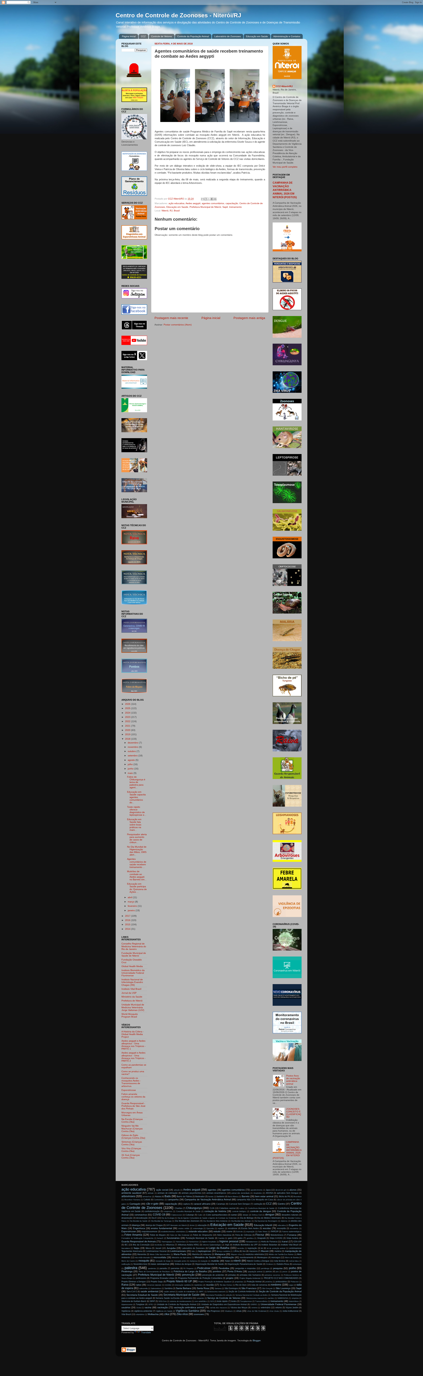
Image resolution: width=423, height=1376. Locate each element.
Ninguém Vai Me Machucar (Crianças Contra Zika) (132, 1128)
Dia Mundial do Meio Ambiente (215, 1221)
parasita (163, 1268)
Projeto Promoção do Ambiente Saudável (214, 1282)
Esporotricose (128, 1090)
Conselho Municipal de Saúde (188, 1211)
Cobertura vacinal (227, 1208)
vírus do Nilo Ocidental (256, 1311)
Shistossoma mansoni (255, 1298)
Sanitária (168, 1288)
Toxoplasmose (246, 1301)
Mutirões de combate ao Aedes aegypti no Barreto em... (137, 875)
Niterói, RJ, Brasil (171, 210)
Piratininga (127, 1271)
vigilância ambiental (143, 1311)
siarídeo (271, 1298)
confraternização (152, 1211)
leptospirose (204, 1251)
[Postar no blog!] (205, 199)
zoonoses (199, 1314)
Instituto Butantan (269, 1245)
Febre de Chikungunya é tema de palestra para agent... (136, 782)
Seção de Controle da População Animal (280, 1291)
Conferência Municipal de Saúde (261, 1208)
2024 (128, 713)
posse (284, 1272)
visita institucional (291, 1311)
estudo (217, 1231)
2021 (128, 726)
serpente (200, 1298)
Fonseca (291, 1235)
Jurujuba (171, 1248)
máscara (207, 1254)
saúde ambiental (149, 1291)
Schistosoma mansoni (216, 1292)
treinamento (235, 207)
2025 (128, 708)
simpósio (295, 1298)
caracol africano (202, 1204)
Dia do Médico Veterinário (269, 1218)
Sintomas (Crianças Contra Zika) (131, 1143)
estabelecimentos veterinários (173, 1232)
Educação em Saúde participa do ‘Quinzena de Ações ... (137, 888)
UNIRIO (253, 1304)
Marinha (196, 1254)
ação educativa (176, 203)
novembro (133, 747)
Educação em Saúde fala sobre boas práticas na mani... (134, 824)
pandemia (152, 1268)
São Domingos (231, 1288)
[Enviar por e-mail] (202, 199)
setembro (133, 755)
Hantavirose (194, 1242)
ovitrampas (297, 1264)
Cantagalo (135, 1204)
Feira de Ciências (243, 1235)
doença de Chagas (154, 1225)
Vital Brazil (126, 1314)
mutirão (215, 1261)
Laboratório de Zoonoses (227, 36)
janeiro (131, 910)
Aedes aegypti (193, 203)
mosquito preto (180, 1261)
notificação (125, 1264)
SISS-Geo (162, 1301)
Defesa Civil (257, 1215)
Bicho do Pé (284, 1196)
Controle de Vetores (161, 36)
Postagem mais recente (171, 318)
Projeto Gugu (157, 1281)
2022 (128, 721)
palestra (131, 1268)
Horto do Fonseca (269, 1241)
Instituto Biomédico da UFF (245, 1245)
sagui (291, 1285)
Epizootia (210, 1228)
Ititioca (148, 1248)
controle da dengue (260, 1211)
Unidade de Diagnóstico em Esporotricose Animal (224, 1304)
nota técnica (279, 1261)
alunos (292, 1190)
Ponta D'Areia (234, 1271)
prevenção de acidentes (213, 1275)
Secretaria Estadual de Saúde (142, 1295)
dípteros (284, 1221)
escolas (267, 1228)
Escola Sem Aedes (250, 1228)
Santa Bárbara (183, 1288)
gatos (240, 1238)
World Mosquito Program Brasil (129, 1015)
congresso (168, 1211)
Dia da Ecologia (167, 1218)
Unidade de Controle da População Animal (176, 1304)
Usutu (138, 1308)
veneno (254, 1308)
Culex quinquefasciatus (216, 1215)
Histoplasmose (252, 1242)
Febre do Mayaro (158, 1235)
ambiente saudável (131, 1193)
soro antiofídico (200, 1301)
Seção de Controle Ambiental (242, 1291)
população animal (255, 1272)
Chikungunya (194, 1207)
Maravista (141, 1254)
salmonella (143, 1288)
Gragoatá (261, 1238)
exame (229, 1231)
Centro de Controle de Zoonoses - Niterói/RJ (178, 15)
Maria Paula (180, 1254)
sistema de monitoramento (180, 1301)
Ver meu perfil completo (285, 167)
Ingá (227, 1245)
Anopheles (257, 1193)
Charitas (178, 1208)
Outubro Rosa (282, 1264)
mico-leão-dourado (142, 1257)
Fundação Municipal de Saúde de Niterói (133, 954)
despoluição (127, 1218)
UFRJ (150, 1304)
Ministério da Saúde (131, 997)
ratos (138, 1285)
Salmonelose (156, 1288)
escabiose (232, 1228)
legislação (252, 1248)
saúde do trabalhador (186, 1292)
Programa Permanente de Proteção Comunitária (200, 1278)
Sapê (225, 207)
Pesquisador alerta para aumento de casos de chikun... (137, 838)
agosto (131, 760)
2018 (128, 739)
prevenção (188, 1274)
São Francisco (248, 1288)
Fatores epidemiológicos (292, 1232)
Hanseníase (181, 1242)
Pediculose (204, 1268)
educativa (282, 1225)
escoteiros (294, 1228)
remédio (168, 1285)
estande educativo (198, 1231)
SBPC (201, 1292)
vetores (278, 1307)
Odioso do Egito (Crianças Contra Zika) (133, 1136)
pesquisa (278, 1268)
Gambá (221, 1238)
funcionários (173, 1238)
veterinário (265, 1307)
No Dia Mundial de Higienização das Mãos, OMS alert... (136, 851)
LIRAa (236, 1251)
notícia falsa (294, 1261)
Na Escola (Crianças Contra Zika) (132, 1120)
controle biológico (239, 1211)
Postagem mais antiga (249, 318)
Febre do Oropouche (202, 1235)
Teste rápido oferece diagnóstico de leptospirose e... (136, 811)
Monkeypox (262, 1257)
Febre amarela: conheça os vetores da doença (133, 1097)
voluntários (140, 1314)
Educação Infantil (263, 1225)
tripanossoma (126, 1304)
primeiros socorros (272, 1275)
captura (186, 1204)
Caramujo (220, 1204)
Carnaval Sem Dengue (239, 1204)
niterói (237, 1260)
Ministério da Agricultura (181, 1257)
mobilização (228, 1257)
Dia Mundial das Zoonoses (187, 1221)
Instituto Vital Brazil (131, 989)
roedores (276, 1284)
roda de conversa (259, 1285)
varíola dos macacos (218, 1308)
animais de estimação (167, 1193)
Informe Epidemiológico (212, 1245)
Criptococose (176, 1215)
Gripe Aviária (292, 1238)
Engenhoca (139, 1228)
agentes (212, 1190)
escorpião (281, 1228)
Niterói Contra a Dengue (258, 1261)
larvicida (240, 1248)
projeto (229, 1278)
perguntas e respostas (245, 1268)
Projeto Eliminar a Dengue (133, 1281)
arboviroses (128, 1196)
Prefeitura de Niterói (131, 1000)
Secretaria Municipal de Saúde (181, 1294)
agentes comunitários (213, 203)
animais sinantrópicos (216, 1193)
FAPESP (274, 1231)
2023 (128, 717)
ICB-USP (297, 1241)
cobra (241, 1208)
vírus (238, 1311)
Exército (239, 1232)
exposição (250, 1232)
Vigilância (125, 1311)
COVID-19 (159, 1214)
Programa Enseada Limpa (162, 1278)
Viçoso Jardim (292, 1307)
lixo (244, 1251)
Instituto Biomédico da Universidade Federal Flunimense (133, 973)
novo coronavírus (160, 1264)
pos (277, 1272)
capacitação (232, 203)
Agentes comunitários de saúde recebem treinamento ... (136, 863)
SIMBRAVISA (282, 1298)
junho (131, 768)
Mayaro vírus (236, 1254)
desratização (142, 1218)
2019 (128, 734)
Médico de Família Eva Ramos (281, 1254)
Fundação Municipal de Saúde (200, 1238)
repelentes (198, 1285)
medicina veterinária (254, 1254)
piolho (292, 1268)
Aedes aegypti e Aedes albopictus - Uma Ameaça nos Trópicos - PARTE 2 (133, 1057)
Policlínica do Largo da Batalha (190, 1271)
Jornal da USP (128, 993)
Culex (200, 1215)
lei (262, 1248)
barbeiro (220, 1196)
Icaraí (285, 1241)
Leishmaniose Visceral (156, 1251)
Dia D (154, 1218)
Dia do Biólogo (247, 1218)
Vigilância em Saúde (164, 1311)
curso (234, 1215)
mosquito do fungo (163, 1261)
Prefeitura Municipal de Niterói (205, 207)
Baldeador (200, 1196)
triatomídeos (294, 1301)
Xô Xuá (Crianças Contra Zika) (130, 1156)
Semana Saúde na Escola (167, 1298)
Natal (227, 1261)
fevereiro (133, 906)
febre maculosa (224, 1235)
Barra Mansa (233, 1196)
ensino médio (183, 1228)
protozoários (281, 1281)
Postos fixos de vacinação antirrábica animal (293, 1080)
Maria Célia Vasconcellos (160, 1254)
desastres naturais (290, 1215)
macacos (253, 1251)
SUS (212, 1301)
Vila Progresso (213, 1311)
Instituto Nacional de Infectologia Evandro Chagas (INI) (132, 982)
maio (131, 773)
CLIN (212, 1208)
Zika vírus (182, 1314)
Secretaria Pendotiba (214, 1295)
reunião (210, 1285)
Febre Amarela (133, 1234)
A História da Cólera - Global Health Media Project (132, 1034)
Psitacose (295, 1282)
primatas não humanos (250, 1275)
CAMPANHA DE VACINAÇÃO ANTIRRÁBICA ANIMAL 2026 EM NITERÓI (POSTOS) (285, 190)
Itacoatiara (125, 1248)
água (268, 1190)
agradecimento (256, 1190)
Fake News (262, 1232)
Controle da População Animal (193, 36)
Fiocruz (259, 1234)
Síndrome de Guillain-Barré (133, 1301)
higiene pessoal (228, 1241)
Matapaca (220, 1254)
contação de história (215, 1211)
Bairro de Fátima (184, 1196)
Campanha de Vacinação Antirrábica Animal (208, 1199)
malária (277, 1251)
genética (250, 1238)
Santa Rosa (203, 1288)
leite (193, 1251)
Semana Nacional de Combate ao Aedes (251, 1295)
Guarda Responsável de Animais (138, 1241)
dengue (269, 1214)
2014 (128, 929)
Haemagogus (167, 1242)
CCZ (143, 36)
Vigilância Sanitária (187, 1310)
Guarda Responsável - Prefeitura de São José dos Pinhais (133, 1106)
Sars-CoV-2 (132, 1291)
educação (202, 1225)
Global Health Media (132, 966)
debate (245, 1215)
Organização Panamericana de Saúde (245, 1264)
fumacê (160, 1238)
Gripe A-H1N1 (276, 1238)
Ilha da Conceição (141, 1245)
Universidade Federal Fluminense (278, 1304)
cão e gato (152, 1203)
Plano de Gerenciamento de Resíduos (154, 1272)
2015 (128, 924)
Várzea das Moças (239, 1307)
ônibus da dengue (183, 1264)
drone (192, 1225)
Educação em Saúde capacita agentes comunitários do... (136, 797)
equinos (221, 1228)
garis (230, 1238)
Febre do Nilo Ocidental (179, 1235)
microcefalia (160, 1257)
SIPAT (152, 1301)
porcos (269, 1271)
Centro (281, 1204)
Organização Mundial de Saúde (209, 1264)
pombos (217, 1271)
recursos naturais (154, 1285)
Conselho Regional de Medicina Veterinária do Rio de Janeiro (133, 946)
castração (258, 1204)
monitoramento (246, 1257)
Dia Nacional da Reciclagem (265, 1221)
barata (210, 1196)
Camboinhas (159, 1200)
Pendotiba (224, 1268)
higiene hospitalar (209, 1242)
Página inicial (129, 36)
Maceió (265, 1251)
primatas (232, 1275)
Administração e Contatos (286, 36)
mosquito (143, 1260)
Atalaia (158, 1196)
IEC (126, 1245)
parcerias (175, 1268)
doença (136, 1225)
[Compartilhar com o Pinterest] (215, 199)
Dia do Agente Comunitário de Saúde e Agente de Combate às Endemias (207, 1218)
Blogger (257, 1340)
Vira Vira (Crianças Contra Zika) (131, 1149)
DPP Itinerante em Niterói (176, 1225)
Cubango (190, 1215)
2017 (128, 916)
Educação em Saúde (257, 36)
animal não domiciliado (240, 1193)
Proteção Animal (254, 1281)
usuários (125, 1307)
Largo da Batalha (219, 1247)
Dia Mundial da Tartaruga (161, 1221)
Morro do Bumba (292, 1257)
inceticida (158, 1245)
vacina (148, 1307)
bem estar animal (264, 1196)
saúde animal (169, 1292)
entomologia (198, 1228)
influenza (170, 1245)
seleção (229, 1295)
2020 (128, 730)
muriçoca (193, 1261)
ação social (162, 1190)
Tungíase (140, 1304)
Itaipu (136, 1248)
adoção (177, 1190)
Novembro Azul (140, 1264)
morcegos (275, 1257)
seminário (187, 1298)
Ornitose (269, 1264)
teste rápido (222, 1301)
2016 (128, 920)
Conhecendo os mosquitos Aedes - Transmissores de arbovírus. (131, 1082)
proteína (268, 1282)
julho (130, 764)
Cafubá (147, 1199)
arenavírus (147, 1196)
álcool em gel (280, 1190)
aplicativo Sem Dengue (287, 1193)
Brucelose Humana (132, 1200)
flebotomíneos (277, 1235)
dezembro (133, 742)
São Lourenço (283, 1288)
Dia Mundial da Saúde (138, 1221)
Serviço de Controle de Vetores (223, 1298)
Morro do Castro (128, 1261)
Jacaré (158, 1248)
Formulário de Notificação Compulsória (137, 1238)
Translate (146, 1332)
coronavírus (141, 1215)
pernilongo (265, 1268)
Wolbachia (153, 1314)
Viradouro (229, 1311)
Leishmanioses (178, 1251)
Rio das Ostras (226, 1285)
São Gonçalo (267, 1288)
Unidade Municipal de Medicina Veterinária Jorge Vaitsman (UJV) (132, 1007)
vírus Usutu (274, 1311)
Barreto (246, 1196)
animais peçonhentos (191, 1193)
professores (141, 1278)
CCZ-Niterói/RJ (284, 86)
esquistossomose (149, 1231)
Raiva (124, 1284)
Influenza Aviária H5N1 (188, 1245)
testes (234, 1301)
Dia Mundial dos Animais (241, 1221)
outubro (132, 751)
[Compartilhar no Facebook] (212, 199)
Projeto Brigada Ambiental (249, 1278)
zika (166, 1314)
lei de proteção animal (276, 1248)
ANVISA (269, 1193)
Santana (218, 1288)
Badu (168, 1196)
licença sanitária (223, 1251)
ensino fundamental (161, 1228)
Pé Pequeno (188, 1268)
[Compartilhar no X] (209, 199)
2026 (128, 704)
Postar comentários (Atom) (178, 324)
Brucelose (297, 1196)
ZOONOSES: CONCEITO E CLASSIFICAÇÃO (293, 1113)
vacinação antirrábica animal (189, 1307)
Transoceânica (261, 1301)
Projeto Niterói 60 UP (179, 1281)
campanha (173, 1199)
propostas (239, 1282)
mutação (204, 1261)
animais (151, 1193)
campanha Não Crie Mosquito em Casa (255, 1199)
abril (130, 897)
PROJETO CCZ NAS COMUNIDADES (281, 1278)
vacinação (162, 1307)
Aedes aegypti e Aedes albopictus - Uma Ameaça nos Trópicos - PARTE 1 (133, 1045)
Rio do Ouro (241, 1285)
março (131, 901)
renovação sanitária (183, 1285)
